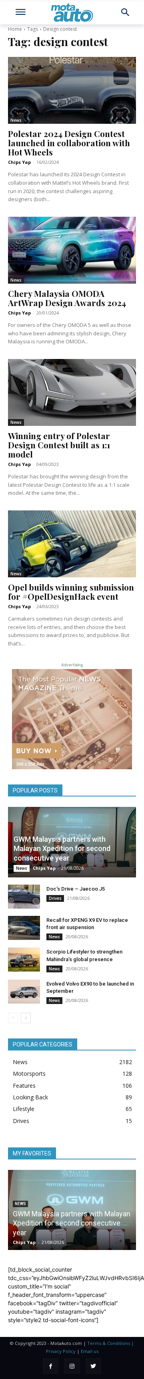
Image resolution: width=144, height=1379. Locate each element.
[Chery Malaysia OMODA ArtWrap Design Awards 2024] (72, 250)
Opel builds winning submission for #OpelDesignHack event (71, 591)
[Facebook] (50, 1366)
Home (15, 29)
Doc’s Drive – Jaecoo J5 (75, 889)
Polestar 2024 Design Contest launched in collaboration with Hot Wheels (69, 142)
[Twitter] (93, 1366)
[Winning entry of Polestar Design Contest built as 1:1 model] (72, 392)
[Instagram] (72, 1366)
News (16, 120)
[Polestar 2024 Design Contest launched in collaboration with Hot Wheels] (72, 90)
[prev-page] (13, 1018)
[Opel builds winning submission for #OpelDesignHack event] (72, 543)
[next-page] (26, 1018)
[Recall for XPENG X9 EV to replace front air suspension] (24, 928)
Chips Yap (19, 162)
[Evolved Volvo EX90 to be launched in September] (24, 992)
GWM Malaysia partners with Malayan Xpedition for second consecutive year (62, 848)
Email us (89, 1351)
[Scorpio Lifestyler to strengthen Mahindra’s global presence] (24, 960)
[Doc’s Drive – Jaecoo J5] (24, 897)
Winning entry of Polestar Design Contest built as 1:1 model (59, 445)
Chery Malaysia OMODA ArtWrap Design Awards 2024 (67, 298)
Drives (55, 898)
